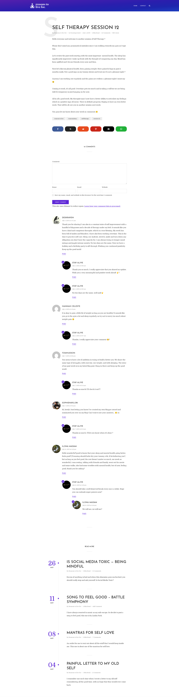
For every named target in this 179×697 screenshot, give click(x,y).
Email (79, 187)
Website (105, 187)
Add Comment (97, 606)
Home (135, 5)
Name (54, 187)
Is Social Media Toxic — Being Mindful (96, 564)
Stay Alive (77, 263)
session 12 (97, 118)
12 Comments (105, 33)
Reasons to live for (60, 33)
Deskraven (68, 218)
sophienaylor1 (70, 403)
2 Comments (96, 672)
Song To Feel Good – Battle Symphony (96, 600)
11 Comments (96, 571)
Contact (143, 5)
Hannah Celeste (71, 306)
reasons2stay (72, 118)
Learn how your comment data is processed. (102, 206)
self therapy (85, 118)
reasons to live (58, 118)
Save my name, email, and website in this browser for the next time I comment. (83, 195)
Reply (64, 253)
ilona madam (69, 446)
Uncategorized (75, 33)
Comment (55, 161)
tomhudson (68, 353)
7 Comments (97, 637)
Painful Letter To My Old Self (93, 666)
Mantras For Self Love (90, 633)
